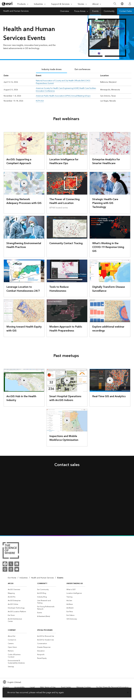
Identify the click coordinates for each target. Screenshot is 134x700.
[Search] (114, 3)
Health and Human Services (16, 11)
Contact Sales (125, 11)
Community (109, 11)
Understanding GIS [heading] (74, 583)
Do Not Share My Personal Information (112, 687)
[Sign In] (130, 4)
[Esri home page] (7, 4)
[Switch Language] (122, 3)
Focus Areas (79, 11)
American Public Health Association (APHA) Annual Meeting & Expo (63, 95)
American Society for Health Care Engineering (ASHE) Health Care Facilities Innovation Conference (66, 90)
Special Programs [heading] (45, 630)
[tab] (51, 69)
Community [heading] (42, 583)
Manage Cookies (84, 687)
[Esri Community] (5, 569)
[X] (11, 564)
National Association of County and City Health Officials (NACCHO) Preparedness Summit (63, 82)
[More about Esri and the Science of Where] (11, 551)
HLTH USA (40, 100)
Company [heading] (12, 630)
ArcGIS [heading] (10, 583)
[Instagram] (11, 569)
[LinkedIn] (16, 564)
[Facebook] (5, 564)
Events (95, 11)
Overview (64, 11)
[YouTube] (16, 569)
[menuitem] (17, 589)
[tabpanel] (67, 88)
